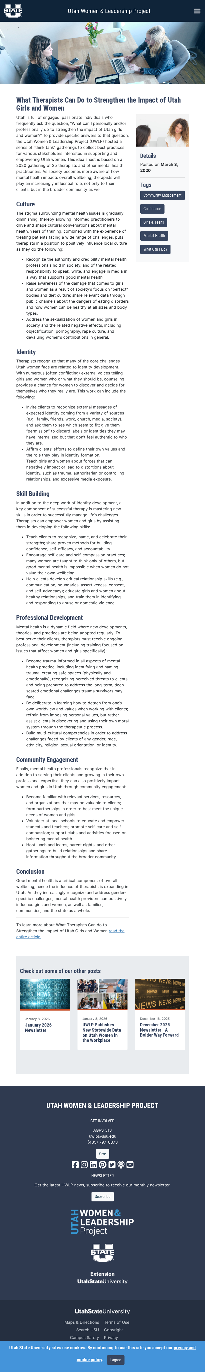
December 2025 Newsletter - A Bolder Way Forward (159, 1030)
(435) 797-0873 (103, 1142)
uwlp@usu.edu (102, 1136)
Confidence (152, 208)
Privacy (111, 1337)
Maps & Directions (81, 1322)
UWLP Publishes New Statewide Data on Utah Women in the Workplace (101, 1032)
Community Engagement (163, 195)
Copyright (113, 1329)
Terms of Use (116, 1322)
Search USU (87, 1329)
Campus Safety (84, 1337)
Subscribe (102, 1196)
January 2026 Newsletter (38, 1027)
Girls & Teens (154, 222)
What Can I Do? (155, 249)
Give (102, 1153)
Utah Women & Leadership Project (109, 11)
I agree (115, 1359)
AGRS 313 (102, 1130)
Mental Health (154, 235)
